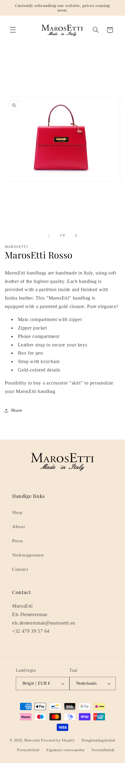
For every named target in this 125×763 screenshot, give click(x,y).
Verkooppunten (28, 555)
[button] (13, 30)
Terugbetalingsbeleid (98, 740)
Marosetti (32, 740)
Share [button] (16, 410)
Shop (17, 512)
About (18, 526)
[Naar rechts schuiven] (76, 235)
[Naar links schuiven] (49, 235)
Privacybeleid (28, 750)
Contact (20, 569)
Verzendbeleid (103, 750)
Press (17, 540)
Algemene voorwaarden (65, 750)
